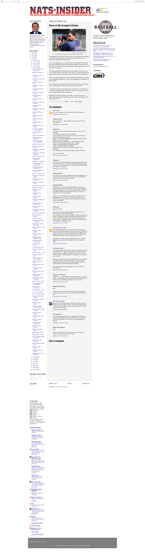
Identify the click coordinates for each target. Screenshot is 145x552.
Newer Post (53, 383)
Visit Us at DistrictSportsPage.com (36, 493)
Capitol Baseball (35, 525)
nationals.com (35, 475)
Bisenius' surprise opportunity (36, 287)
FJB (32, 503)
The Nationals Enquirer (37, 534)
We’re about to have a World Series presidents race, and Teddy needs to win (37, 452)
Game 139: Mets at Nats (38, 289)
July (34, 359)
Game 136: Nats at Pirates (37, 313)
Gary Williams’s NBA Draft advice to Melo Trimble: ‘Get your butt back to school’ (37, 484)
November (35, 63)
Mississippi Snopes (58, 227)
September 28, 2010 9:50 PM (60, 155)
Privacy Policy (42, 541)
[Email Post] (72, 101)
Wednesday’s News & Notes (37, 431)
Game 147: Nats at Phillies (37, 197)
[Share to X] (78, 101)
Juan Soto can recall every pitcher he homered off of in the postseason (102, 46)
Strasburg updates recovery (36, 96)
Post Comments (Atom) (61, 386)
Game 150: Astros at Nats (38, 185)
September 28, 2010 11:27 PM (60, 168)
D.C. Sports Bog (35, 481)
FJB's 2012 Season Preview (37, 505)
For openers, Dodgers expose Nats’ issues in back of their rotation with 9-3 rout (37, 461)
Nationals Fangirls (36, 441)
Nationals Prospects (36, 430)
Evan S (55, 110)
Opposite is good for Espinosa (37, 320)
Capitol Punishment (36, 497)
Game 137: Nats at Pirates (37, 303)
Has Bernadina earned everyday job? (37, 167)
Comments (34, 379)
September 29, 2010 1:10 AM (60, 243)
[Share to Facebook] (79, 101)
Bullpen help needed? (37, 187)
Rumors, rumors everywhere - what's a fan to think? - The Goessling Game (37, 511)
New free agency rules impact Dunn (37, 69)
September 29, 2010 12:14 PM (60, 336)
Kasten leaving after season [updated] (37, 141)
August (35, 357)
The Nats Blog (35, 532)
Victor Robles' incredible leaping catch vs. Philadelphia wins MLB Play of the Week (103, 54)
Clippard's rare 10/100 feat (38, 161)
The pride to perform (37, 218)
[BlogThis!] (76, 101)
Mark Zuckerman (57, 301)
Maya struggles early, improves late (37, 284)
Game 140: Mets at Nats (38, 281)
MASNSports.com (36, 509)
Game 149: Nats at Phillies (37, 190)
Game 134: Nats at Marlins (37, 347)
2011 (32, 57)
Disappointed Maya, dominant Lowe (37, 238)
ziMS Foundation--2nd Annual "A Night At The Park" (37, 518)
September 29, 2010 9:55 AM (60, 309)
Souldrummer (56, 248)
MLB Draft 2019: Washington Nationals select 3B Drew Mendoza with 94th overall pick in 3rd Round (38, 469)
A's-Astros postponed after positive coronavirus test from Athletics (101, 60)
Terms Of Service (34, 541)
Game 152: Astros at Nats (38, 156)
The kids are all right (37, 292)
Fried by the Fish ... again (38, 252)
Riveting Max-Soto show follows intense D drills (37, 477)
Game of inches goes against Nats (37, 275)
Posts (33, 376)
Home (69, 383)
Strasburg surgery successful (36, 323)
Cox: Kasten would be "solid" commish (37, 129)
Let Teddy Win (35, 449)
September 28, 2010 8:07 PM (60, 114)
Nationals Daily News (36, 523)
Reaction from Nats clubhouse (37, 341)
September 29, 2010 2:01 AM (60, 270)
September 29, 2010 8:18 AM (60, 281)
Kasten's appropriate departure (37, 138)
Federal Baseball (35, 466)
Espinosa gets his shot (37, 332)
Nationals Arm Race (36, 435)
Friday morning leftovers (38, 135)
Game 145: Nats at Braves (37, 231)
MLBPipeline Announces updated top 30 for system (37, 437)
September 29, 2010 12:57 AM (60, 223)
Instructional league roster (38, 213)
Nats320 (33, 516)
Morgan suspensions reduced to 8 (37, 204)
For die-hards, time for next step (37, 76)
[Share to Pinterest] (81, 101)
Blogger (88, 545)
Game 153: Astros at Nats (38, 144)
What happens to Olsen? (38, 334)
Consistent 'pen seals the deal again (38, 210)
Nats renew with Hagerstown (36, 159)
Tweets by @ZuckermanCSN (100, 66)
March (34, 367)
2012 (32, 55)
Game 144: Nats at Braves (37, 244)
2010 (32, 59)
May (34, 363)
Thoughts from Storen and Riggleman (38, 153)
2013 (32, 53)
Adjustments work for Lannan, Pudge (37, 306)
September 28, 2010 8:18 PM (60, 124)
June (34, 361)
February (35, 369)
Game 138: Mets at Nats (38, 294)
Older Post (85, 383)
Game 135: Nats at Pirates (37, 326)
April (34, 365)
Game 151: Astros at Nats (38, 173)
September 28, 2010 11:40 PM (60, 202)
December (35, 61)
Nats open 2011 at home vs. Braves (38, 221)
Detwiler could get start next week (37, 224)
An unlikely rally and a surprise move (37, 164)
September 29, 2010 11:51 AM (60, 322)
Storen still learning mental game (37, 241)
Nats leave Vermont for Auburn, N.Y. (37, 171)
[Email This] (75, 101)
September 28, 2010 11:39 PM (60, 180)
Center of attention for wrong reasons (37, 258)
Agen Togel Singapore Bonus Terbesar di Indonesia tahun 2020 (38, 444)
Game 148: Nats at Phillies (37, 194)
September (35, 67)
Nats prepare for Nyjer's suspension (38, 278)
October (35, 65)
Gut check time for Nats (38, 247)
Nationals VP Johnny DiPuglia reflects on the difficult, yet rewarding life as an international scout (104, 50)
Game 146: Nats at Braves (37, 216)
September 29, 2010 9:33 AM (60, 296)
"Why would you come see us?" (37, 179)
